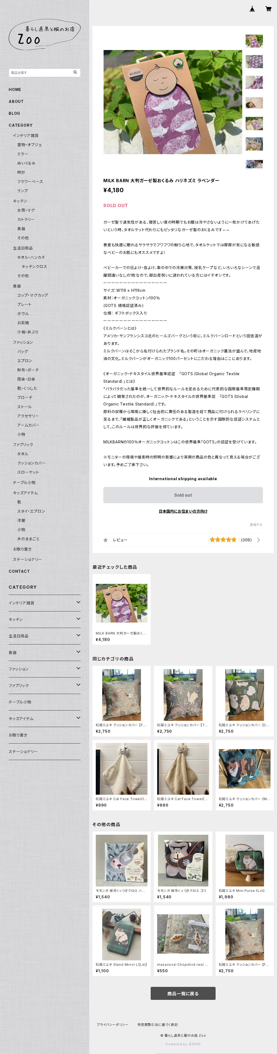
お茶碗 (23, 322)
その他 (23, 237)
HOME (15, 89)
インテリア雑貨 (26, 135)
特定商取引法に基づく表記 (157, 1025)
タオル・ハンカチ (31, 257)
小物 (21, 434)
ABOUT (16, 101)
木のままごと (28, 538)
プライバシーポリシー (113, 1025)
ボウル (23, 313)
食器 (21, 228)
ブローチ (24, 397)
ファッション (23, 342)
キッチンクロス (34, 266)
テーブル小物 (24, 482)
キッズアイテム (25, 492)
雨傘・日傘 (26, 379)
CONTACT (19, 571)
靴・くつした (27, 388)
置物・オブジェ (29, 144)
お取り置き (22, 549)
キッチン (20, 201)
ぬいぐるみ (26, 163)
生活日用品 (23, 248)
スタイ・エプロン (31, 511)
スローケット (28, 472)
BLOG (14, 113)
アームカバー (28, 425)
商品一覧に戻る (183, 993)
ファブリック (23, 444)
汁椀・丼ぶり (28, 332)
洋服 (21, 520)
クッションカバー (31, 463)
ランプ (22, 190)
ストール (24, 406)
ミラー (22, 154)
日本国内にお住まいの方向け (183, 511)
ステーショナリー (27, 559)
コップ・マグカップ (32, 295)
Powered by (177, 1044)
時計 (21, 172)
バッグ (22, 351)
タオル (22, 453)
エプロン (24, 360)
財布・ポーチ (28, 370)
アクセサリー (28, 416)
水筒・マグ (26, 210)
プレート (24, 304)
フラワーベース (30, 181)
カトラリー (26, 219)
